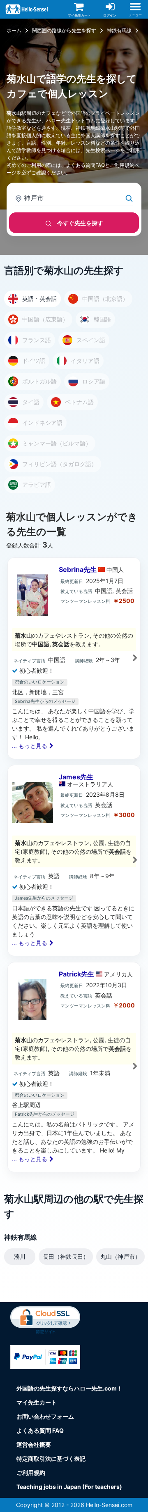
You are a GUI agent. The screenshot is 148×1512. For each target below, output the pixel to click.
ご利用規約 (122, 165)
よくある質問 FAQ (40, 1430)
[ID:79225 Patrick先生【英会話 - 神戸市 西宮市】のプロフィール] (74, 1067)
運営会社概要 (33, 1444)
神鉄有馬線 (119, 30)
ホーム (14, 30)
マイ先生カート (36, 1402)
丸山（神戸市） (120, 1256)
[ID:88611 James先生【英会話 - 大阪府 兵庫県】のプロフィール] (74, 860)
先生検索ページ (103, 150)
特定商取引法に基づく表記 (51, 1458)
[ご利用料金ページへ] (45, 1356)
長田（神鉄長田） (66, 1256)
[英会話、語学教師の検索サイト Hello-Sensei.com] (27, 8)
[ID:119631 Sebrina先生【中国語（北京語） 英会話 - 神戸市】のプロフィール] (74, 658)
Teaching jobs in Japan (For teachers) (69, 1486)
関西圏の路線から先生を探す (64, 30)
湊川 (19, 1256)
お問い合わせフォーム (45, 1416)
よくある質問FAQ (85, 165)
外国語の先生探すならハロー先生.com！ (69, 1388)
